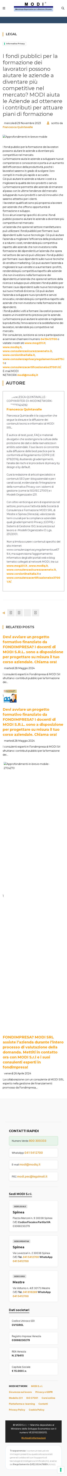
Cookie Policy (36, 1409)
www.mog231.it (35, 343)
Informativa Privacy (15, 43)
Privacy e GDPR (44, 1392)
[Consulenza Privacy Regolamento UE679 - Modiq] (33, 6)
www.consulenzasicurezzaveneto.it (27, 351)
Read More (19, 698)
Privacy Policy (17, 1409)
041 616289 (30, 1291)
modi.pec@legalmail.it (32, 1176)
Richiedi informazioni (33, 1437)
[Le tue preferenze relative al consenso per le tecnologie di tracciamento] (60, 1469)
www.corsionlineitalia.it (19, 355)
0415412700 (49, 339)
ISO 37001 (32, 1397)
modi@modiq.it (27, 375)
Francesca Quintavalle (18, 127)
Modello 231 (16, 1397)
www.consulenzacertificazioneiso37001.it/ (32, 367)
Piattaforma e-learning (22, 1403)
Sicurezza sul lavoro (20, 1392)
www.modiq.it (12, 347)
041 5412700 (33, 1152)
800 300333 (37, 1140)
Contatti (43, 1403)
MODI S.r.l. (37, 1386)
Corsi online (48, 1397)
